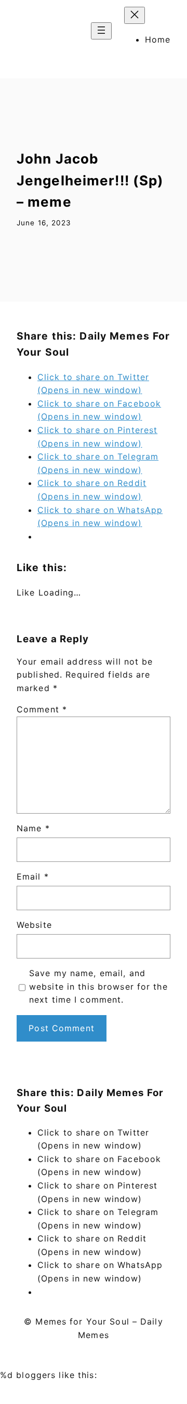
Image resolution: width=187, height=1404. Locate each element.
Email (33, 876)
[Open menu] (101, 30)
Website (34, 925)
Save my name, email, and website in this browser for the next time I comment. (98, 986)
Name (33, 828)
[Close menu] (134, 15)
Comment (42, 709)
